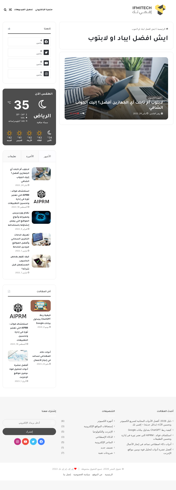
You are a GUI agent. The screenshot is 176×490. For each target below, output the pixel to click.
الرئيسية (161, 28)
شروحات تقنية (105, 453)
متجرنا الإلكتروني (43, 10)
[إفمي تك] (129, 9)
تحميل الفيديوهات (23, 10)
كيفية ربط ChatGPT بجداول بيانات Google (42, 319)
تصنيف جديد (107, 447)
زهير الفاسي (155, 113)
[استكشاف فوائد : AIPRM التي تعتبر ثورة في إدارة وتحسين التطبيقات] (41, 196)
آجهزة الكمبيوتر (105, 421)
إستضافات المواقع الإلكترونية (98, 426)
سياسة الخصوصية (81, 474)
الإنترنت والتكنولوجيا (103, 431)
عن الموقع (97, 474)
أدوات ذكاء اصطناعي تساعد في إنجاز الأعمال (41, 356)
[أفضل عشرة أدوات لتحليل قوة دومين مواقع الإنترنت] (18, 356)
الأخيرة (30, 156)
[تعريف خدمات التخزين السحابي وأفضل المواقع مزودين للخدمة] (41, 239)
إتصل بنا (67, 474)
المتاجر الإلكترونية (104, 442)
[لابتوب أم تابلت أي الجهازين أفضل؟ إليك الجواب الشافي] (116, 88)
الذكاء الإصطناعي (104, 437)
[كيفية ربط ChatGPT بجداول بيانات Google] (41, 305)
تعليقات (12, 156)
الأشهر (47, 156)
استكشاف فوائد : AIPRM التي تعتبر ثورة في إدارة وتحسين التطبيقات (18, 332)
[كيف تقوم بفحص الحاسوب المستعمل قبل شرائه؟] (41, 261)
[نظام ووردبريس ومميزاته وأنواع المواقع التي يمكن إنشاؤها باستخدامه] (41, 217)
